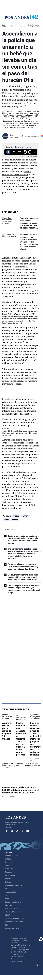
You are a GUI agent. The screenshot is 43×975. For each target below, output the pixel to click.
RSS (6, 925)
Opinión (8, 882)
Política (8, 859)
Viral (7, 899)
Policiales (9, 869)
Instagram (11, 831)
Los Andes (4, 26)
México (16, 516)
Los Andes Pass (11, 909)
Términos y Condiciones (14, 918)
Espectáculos (10, 875)
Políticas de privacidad (14, 922)
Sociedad (8, 865)
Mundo (13, 26)
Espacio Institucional (13, 902)
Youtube (27, 831)
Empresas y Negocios (13, 885)
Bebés (6, 520)
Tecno (7, 895)
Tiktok (17, 831)
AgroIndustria (10, 892)
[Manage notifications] (38, 965)
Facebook (6, 831)
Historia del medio (12, 928)
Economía (9, 862)
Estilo (7, 889)
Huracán (25, 516)
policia (15, 520)
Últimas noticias (11, 856)
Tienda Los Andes (12, 912)
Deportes (8, 872)
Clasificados (10, 915)
